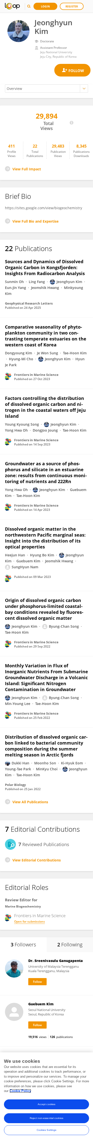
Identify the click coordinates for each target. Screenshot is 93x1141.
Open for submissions (29, 921)
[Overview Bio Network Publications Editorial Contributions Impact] (46, 88)
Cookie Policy (20, 1091)
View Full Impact (26, 169)
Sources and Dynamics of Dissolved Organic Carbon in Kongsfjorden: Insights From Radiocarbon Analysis (45, 267)
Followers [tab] (23, 944)
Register (71, 6)
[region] (46, 1096)
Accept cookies (46, 1104)
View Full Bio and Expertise (35, 221)
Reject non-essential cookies (46, 1118)
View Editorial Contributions (36, 860)
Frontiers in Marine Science (39, 915)
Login (45, 6)
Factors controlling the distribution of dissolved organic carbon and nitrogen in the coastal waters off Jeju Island (45, 407)
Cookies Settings (47, 1130)
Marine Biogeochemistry (23, 906)
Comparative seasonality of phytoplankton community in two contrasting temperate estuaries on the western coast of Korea (45, 336)
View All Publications (30, 802)
